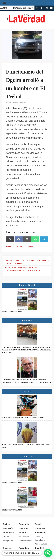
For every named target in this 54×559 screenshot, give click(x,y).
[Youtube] (51, 8)
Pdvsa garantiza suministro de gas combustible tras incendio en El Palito (23, 269)
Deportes (23, 528)
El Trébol (29, 246)
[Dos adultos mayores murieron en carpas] (27, 405)
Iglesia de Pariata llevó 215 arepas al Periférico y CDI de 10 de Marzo (27, 262)
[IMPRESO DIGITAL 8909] (27, 299)
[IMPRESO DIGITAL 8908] (27, 497)
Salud (38, 524)
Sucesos (7, 548)
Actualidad (40, 532)
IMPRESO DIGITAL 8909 (12, 312)
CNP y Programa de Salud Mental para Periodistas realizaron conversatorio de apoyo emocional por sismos (27, 350)
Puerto (6, 537)
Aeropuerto (8, 541)
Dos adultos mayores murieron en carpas (23, 418)
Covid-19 (39, 548)
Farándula (24, 548)
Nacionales (24, 537)
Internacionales (25, 541)
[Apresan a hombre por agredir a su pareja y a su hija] (27, 432)
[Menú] (4, 3)
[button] (48, 553)
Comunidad (40, 528)
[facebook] (36, 8)
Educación (8, 528)
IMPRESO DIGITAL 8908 (23, 8)
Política (6, 524)
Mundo (22, 532)
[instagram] (46, 8)
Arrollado (9, 246)
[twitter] (41, 8)
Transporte (8, 532)
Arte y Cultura (41, 544)
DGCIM (19, 246)
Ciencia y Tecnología (40, 538)
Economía (24, 524)
